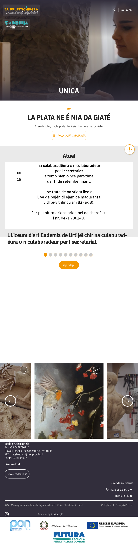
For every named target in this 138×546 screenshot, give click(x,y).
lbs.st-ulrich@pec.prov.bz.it (27, 454)
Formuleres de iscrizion (119, 489)
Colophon (106, 505)
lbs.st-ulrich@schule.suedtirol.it (33, 451)
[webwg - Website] (56, 514)
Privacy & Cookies (124, 505)
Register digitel (124, 495)
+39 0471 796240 (19, 447)
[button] (127, 10)
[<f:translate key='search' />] (115, 10)
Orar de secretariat (122, 483)
